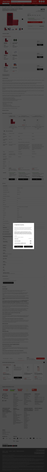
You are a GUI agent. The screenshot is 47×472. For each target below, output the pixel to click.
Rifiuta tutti (18, 246)
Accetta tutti (28, 246)
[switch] (30, 243)
